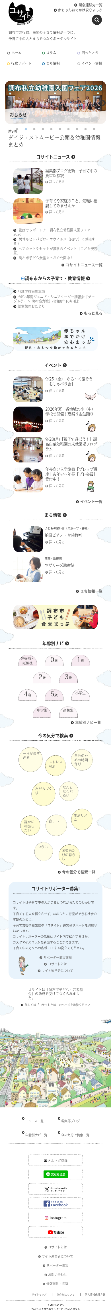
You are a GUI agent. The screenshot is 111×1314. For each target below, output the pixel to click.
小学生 (80, 693)
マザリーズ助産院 (59, 565)
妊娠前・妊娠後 (27, 661)
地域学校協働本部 (31, 291)
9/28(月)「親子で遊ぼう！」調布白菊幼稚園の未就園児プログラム (71, 444)
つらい (43, 846)
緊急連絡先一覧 (90, 5)
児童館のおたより (31, 306)
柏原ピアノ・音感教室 (63, 535)
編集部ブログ (70, 1121)
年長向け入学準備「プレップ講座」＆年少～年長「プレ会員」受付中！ (71, 474)
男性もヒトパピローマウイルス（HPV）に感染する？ (54, 241)
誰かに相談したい (29, 826)
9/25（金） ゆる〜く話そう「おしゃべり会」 (68, 381)
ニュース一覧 (34, 1121)
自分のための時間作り (81, 760)
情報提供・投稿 (57, 1283)
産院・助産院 (53, 558)
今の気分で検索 (53, 735)
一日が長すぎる (31, 755)
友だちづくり (43, 790)
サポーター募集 (57, 1265)
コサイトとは (57, 964)
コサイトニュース (53, 157)
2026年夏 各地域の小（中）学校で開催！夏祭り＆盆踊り (70, 411)
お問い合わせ (57, 1274)
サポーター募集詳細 (58, 957)
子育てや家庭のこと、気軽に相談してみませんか (71, 203)
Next (102, 103)
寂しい (54, 821)
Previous (8, 103)
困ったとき (89, 52)
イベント (52, 365)
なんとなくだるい (68, 791)
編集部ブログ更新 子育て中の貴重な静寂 (71, 173)
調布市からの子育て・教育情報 (55, 278)
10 (94, 129)
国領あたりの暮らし (68, 854)
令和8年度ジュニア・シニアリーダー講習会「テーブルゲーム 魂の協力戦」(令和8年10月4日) (54, 298)
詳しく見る (57, 181)
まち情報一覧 (91, 591)
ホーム (16, 52)
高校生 (68, 710)
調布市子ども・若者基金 (55, 991)
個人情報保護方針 (95, 1294)
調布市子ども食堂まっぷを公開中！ (46, 257)
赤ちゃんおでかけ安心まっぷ (80, 10)
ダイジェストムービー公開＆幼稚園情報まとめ (54, 141)
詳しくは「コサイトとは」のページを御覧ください (57, 1004)
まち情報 (53, 63)
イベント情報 (91, 63)
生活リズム (80, 817)
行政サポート (21, 63)
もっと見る (93, 313)
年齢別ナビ (53, 643)
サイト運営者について (57, 970)
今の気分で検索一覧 (78, 871)
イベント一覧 (91, 501)
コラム (51, 52)
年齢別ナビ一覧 (88, 722)
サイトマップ (39, 1294)
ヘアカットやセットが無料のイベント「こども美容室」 (55, 250)
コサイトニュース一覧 (84, 264)
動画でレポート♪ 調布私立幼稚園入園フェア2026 (52, 232)
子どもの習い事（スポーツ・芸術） (67, 528)
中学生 (42, 710)
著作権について (66, 1294)
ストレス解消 (55, 764)
